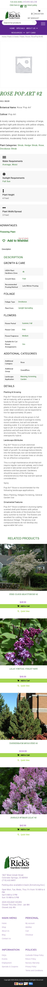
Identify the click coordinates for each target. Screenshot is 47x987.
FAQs (4, 955)
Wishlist (28, 927)
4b (23, 272)
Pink (24, 330)
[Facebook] (21, 7)
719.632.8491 (16, 2)
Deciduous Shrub (8, 149)
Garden (24, 379)
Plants (22, 37)
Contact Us (6, 939)
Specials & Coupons (10, 967)
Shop (4, 927)
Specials (20, 28)
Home (12, 28)
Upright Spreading (25, 308)
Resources (16, 33)
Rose (41, 145)
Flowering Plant (8, 232)
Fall (30, 323)
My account (30, 14)
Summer (25, 323)
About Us (30, 28)
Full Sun (6, 181)
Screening (32, 376)
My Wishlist (31, 18)
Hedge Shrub (31, 145)
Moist (15, 165)
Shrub (20, 145)
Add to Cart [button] (25, 606)
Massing (24, 376)
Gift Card (31, 33)
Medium (25, 336)
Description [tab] (6, 249)
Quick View (25, 611)
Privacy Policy (30, 967)
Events (4, 959)
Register (37, 14)
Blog (3, 935)
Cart (27, 931)
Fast (24, 279)
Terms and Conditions (34, 970)
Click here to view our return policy (23, 5)
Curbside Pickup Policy (34, 955)
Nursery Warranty (32, 963)
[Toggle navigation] (43, 23)
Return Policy (30, 959)
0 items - (37, 10)
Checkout (29, 935)
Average (7, 165)
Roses (28, 37)
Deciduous (22, 302)
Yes (23, 344)
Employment (7, 963)
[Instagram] (25, 7)
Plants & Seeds (13, 37)
